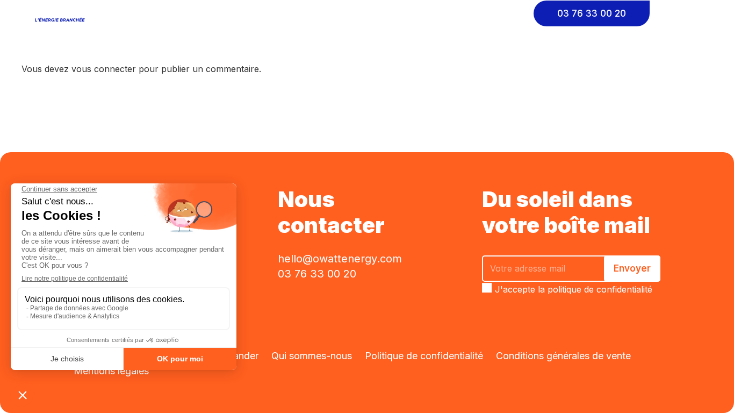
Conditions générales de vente (563, 355)
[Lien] (62, 13)
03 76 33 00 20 (317, 273)
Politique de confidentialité (424, 355)
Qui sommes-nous (311, 355)
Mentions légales (111, 370)
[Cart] (685, 13)
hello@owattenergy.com (340, 258)
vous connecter (103, 68)
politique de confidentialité (600, 289)
